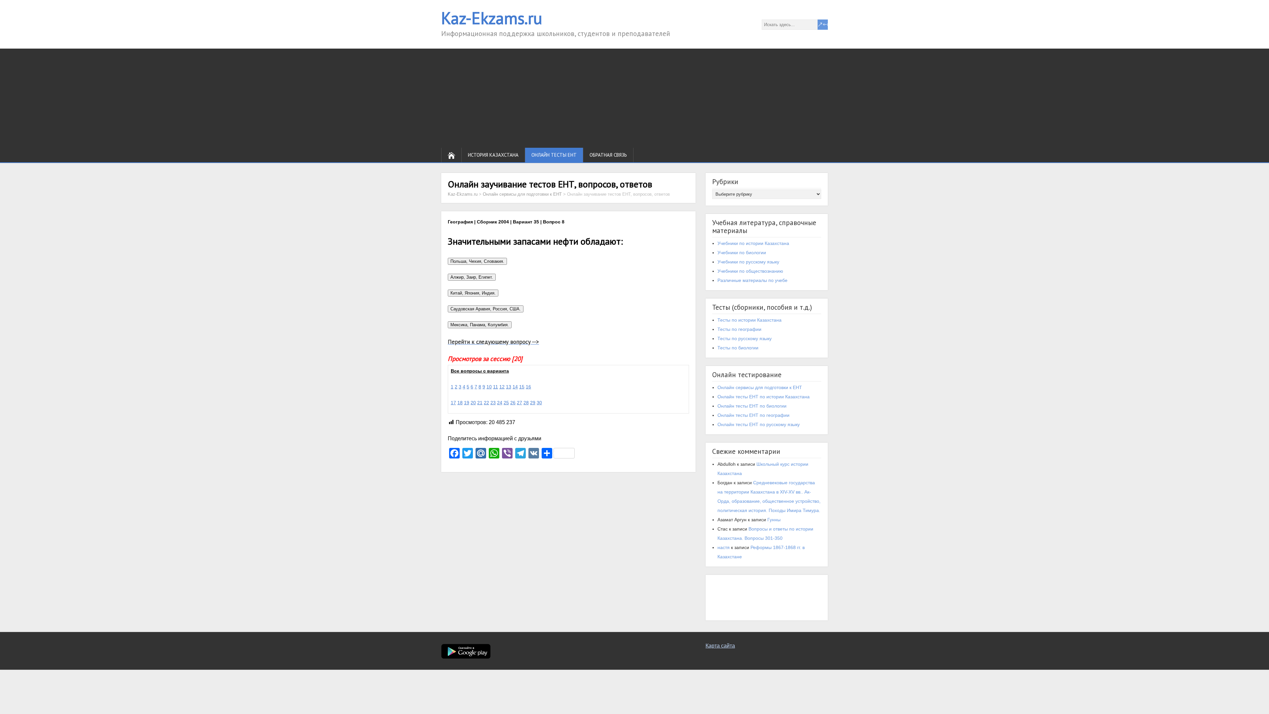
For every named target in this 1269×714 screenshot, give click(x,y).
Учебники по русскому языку (748, 261)
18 (460, 402)
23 (493, 402)
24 (499, 402)
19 (466, 402)
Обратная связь (608, 155)
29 (532, 402)
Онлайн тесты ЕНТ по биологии (752, 406)
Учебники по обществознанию (750, 271)
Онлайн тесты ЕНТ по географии (753, 415)
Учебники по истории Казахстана (753, 243)
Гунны (774, 519)
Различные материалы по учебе (752, 280)
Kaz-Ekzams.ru (491, 18)
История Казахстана (493, 155)
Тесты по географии (739, 329)
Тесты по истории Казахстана (749, 320)
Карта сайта (720, 646)
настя (723, 547)
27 (519, 402)
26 (513, 402)
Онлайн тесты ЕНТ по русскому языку (758, 424)
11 (495, 386)
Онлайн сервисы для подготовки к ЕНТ (759, 387)
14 (515, 386)
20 (473, 402)
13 (508, 386)
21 (479, 402)
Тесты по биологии (737, 347)
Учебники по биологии (741, 252)
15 (521, 386)
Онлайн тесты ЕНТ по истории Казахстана (763, 396)
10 (489, 386)
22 (486, 402)
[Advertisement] (634, 98)
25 (506, 402)
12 (502, 386)
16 (528, 386)
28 (526, 402)
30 (539, 402)
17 (453, 402)
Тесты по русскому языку (744, 338)
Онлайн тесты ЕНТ (554, 155)
